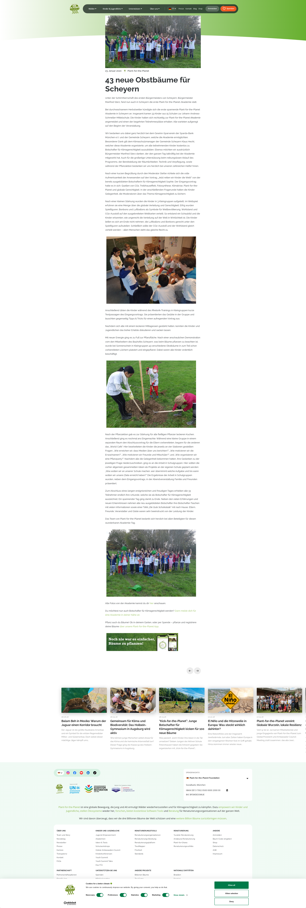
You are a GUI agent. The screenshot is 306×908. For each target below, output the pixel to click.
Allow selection (231, 893)
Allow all (231, 885)
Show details (179, 895)
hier (152, 603)
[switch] (123, 895)
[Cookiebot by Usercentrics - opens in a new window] (70, 903)
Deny (231, 901)
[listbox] (218, 778)
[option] (216, 778)
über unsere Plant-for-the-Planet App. (139, 626)
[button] (92, 8)
